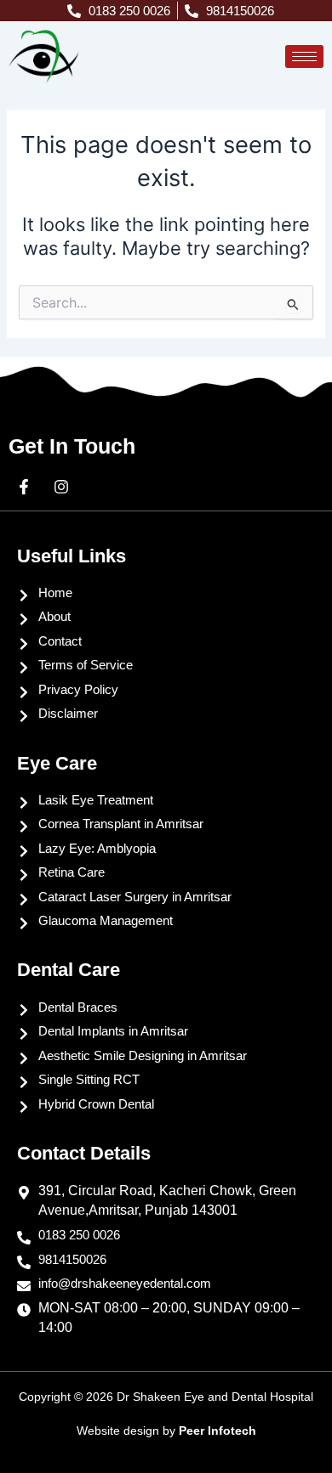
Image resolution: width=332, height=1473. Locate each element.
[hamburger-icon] (304, 56)
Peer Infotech (217, 1430)
